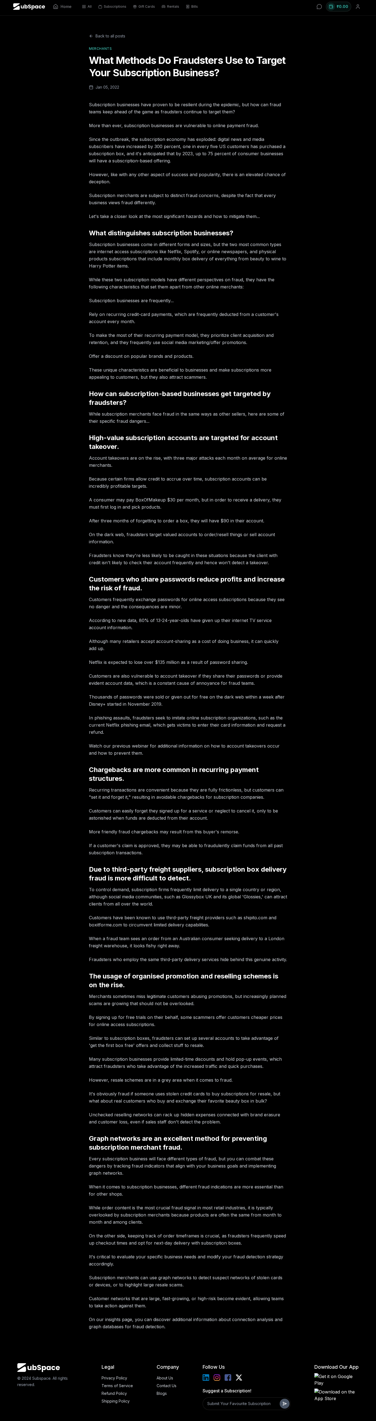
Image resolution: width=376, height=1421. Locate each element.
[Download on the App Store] (336, 1395)
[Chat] (319, 7)
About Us (165, 1378)
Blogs (162, 1393)
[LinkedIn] (206, 1377)
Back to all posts (110, 36)
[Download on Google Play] (336, 1379)
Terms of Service (117, 1385)
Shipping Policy (116, 1401)
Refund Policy (114, 1393)
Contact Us (166, 1385)
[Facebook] (228, 1377)
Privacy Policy (114, 1378)
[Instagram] (217, 1377)
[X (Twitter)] (239, 1377)
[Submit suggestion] (285, 1404)
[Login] (358, 7)
